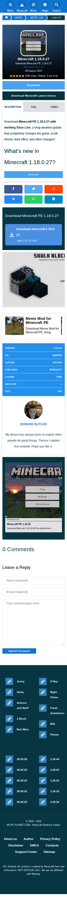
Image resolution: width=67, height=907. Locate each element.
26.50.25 (22, 769)
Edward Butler (33, 424)
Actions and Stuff (22, 705)
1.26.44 (54, 759)
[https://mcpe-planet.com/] (6, 17)
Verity (20, 692)
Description (12, 107)
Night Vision (54, 695)
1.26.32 (54, 791)
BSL (52, 723)
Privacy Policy (50, 839)
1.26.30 (54, 801)
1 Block (21, 718)
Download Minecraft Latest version (33, 95)
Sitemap (49, 851)
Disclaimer (15, 845)
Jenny (21, 681)
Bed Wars (23, 729)
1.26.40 (54, 769)
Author (29, 839)
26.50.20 (22, 801)
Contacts (52, 845)
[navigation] (10, 6)
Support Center (26, 851)
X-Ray (54, 681)
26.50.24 (22, 780)
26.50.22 (22, 791)
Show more (33, 175)
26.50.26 (22, 759)
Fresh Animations (56, 710)
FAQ (33, 107)
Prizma (54, 734)
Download (33, 85)
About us (10, 839)
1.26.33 (54, 780)
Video (54, 107)
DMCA (34, 845)
